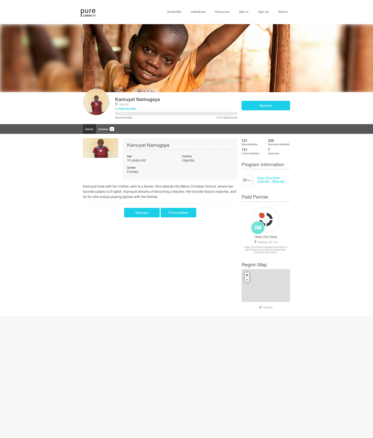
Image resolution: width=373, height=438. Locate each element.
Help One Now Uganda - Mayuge (270, 179)
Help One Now (127, 109)
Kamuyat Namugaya (137, 99)
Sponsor (265, 105)
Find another (178, 212)
